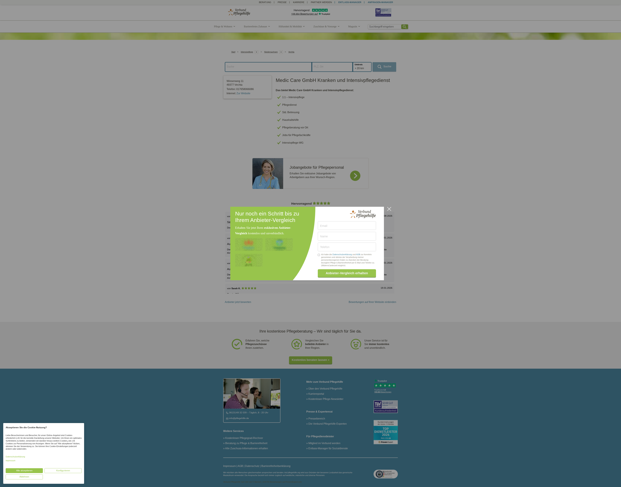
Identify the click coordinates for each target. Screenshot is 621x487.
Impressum (10, 460)
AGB (358, 254)
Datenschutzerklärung (342, 254)
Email (323, 225)
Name (324, 236)
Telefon (324, 247)
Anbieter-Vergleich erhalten (347, 273)
